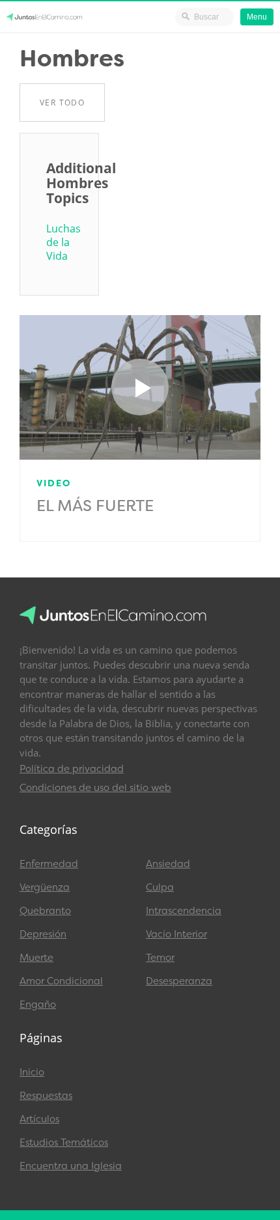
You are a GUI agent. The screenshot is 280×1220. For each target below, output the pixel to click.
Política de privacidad (72, 768)
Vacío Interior (176, 934)
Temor (160, 957)
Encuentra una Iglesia (71, 1165)
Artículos (39, 1119)
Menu (257, 16)
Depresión (43, 934)
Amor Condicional (61, 981)
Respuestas (46, 1095)
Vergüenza (45, 887)
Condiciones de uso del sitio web (95, 787)
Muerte (36, 957)
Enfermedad (49, 863)
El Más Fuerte (95, 505)
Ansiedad (168, 863)
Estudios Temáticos (64, 1142)
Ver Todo (62, 102)
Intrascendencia (183, 910)
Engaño (38, 1004)
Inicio (32, 1072)
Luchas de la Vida (59, 242)
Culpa (160, 887)
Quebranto (45, 910)
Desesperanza (179, 981)
